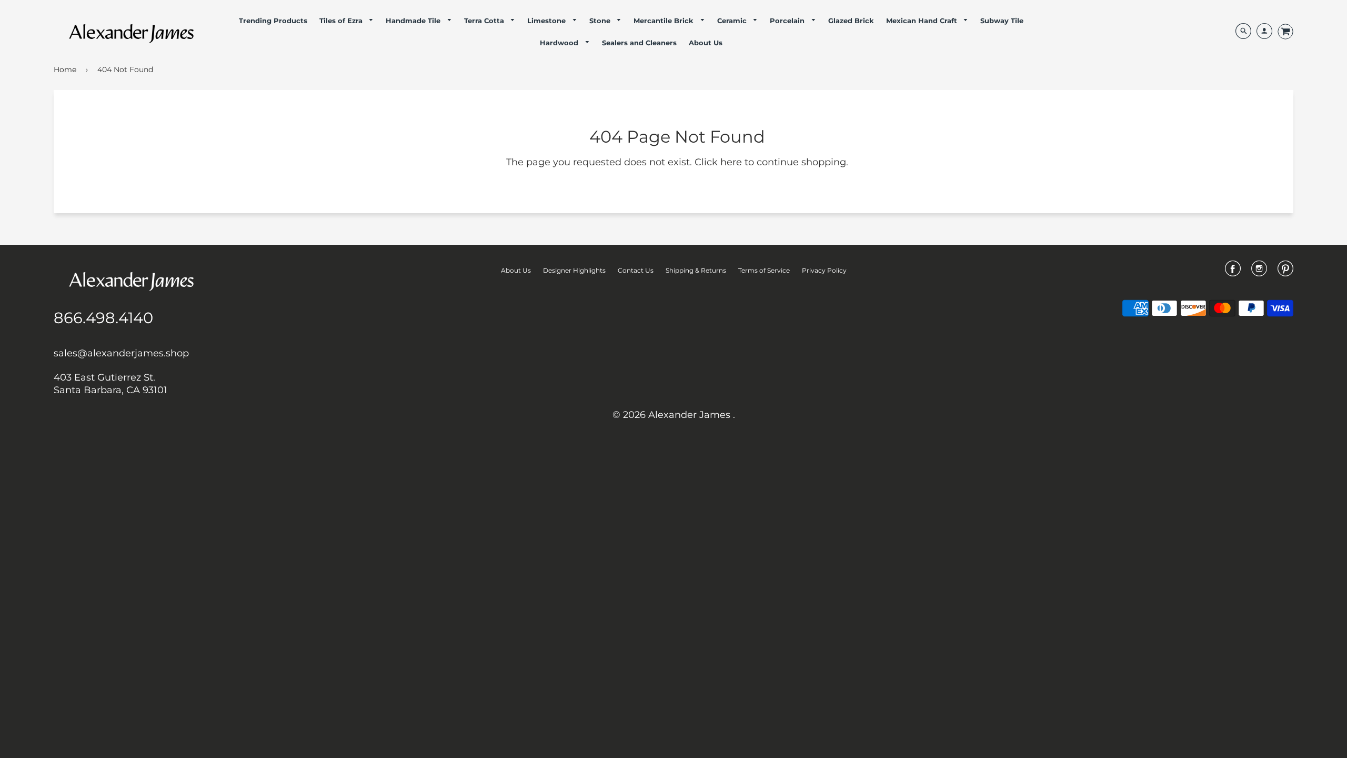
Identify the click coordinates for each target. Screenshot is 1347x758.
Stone (600, 20)
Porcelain (788, 20)
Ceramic (733, 20)
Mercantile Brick (665, 20)
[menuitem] (273, 21)
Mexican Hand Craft (922, 20)
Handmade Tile (414, 20)
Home (65, 69)
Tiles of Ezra (342, 20)
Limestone (547, 20)
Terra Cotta (485, 20)
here (731, 162)
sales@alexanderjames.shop (121, 353)
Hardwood (560, 42)
